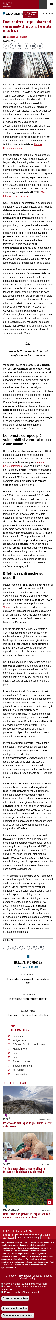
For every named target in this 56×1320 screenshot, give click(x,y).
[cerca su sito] (43, 4)
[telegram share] (19, 46)
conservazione (21, 1074)
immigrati (18, 1036)
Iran (15, 1057)
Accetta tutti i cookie (15, 1308)
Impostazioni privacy (28, 1237)
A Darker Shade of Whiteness (29, 1044)
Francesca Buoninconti (16, 37)
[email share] (40, 46)
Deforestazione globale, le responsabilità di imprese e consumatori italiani (27, 1215)
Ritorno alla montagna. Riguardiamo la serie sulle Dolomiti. (27, 1124)
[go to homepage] (7, 4)
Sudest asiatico (21, 1061)
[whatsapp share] (13, 46)
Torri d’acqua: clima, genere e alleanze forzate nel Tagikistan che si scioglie (24, 1170)
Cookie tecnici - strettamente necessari (25, 1283)
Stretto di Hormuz (22, 1065)
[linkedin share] (33, 46)
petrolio (17, 1053)
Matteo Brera (20, 1048)
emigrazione (19, 1040)
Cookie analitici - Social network (22, 1292)
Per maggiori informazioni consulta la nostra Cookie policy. (28, 1277)
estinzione (18, 1070)
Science (7, 607)
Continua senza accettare (18, 1315)
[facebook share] (26, 46)
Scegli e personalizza (15, 1298)
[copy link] (6, 46)
